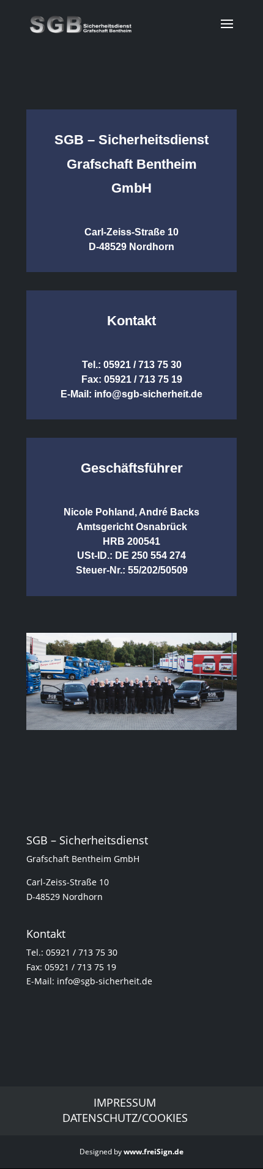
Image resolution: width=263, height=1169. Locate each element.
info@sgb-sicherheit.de (148, 394)
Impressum (125, 1102)
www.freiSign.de (153, 1151)
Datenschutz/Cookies (125, 1117)
